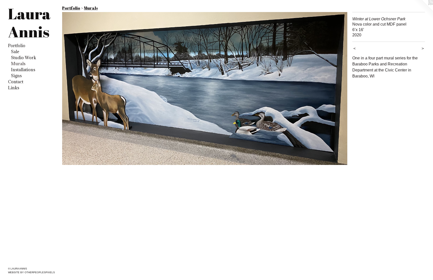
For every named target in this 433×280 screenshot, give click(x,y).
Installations (23, 69)
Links (13, 87)
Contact (15, 81)
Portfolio (16, 45)
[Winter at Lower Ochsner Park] (204, 88)
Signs (16, 75)
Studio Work (23, 57)
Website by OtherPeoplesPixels (31, 272)
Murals (18, 63)
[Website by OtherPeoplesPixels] (423, 10)
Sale (15, 51)
